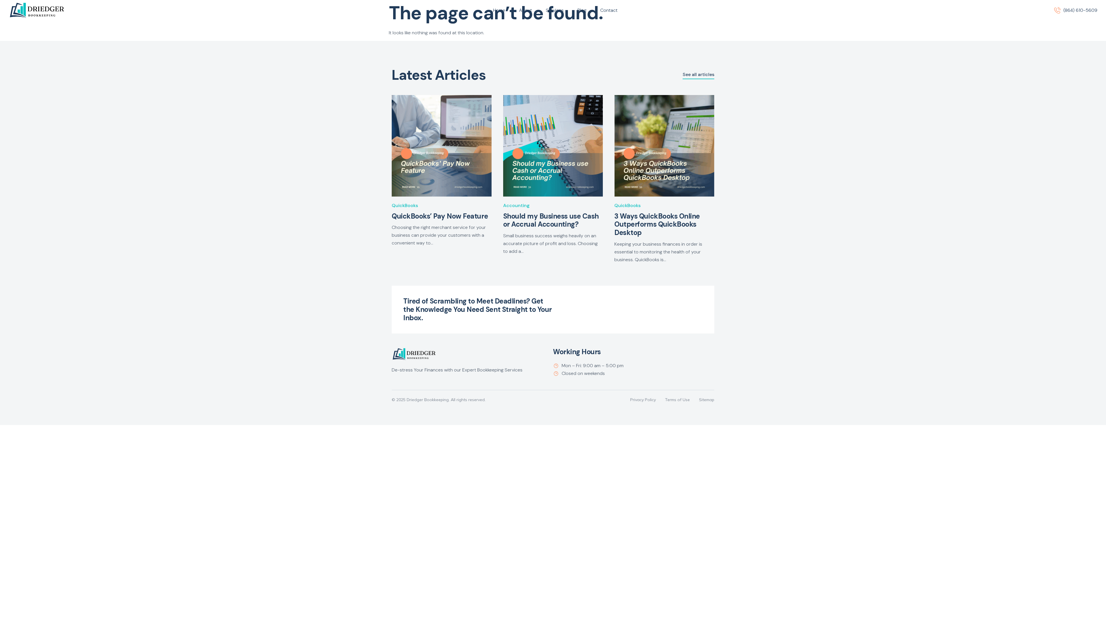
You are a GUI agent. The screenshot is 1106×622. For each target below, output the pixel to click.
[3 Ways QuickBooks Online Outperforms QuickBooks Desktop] (664, 146)
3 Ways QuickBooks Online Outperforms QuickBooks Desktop (657, 224)
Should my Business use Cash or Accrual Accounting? (551, 220)
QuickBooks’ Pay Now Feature (440, 216)
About (525, 10)
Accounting (516, 205)
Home (499, 10)
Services (555, 10)
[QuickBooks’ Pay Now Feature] (442, 146)
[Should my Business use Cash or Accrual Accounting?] (553, 146)
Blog (581, 10)
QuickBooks (405, 205)
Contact (609, 10)
